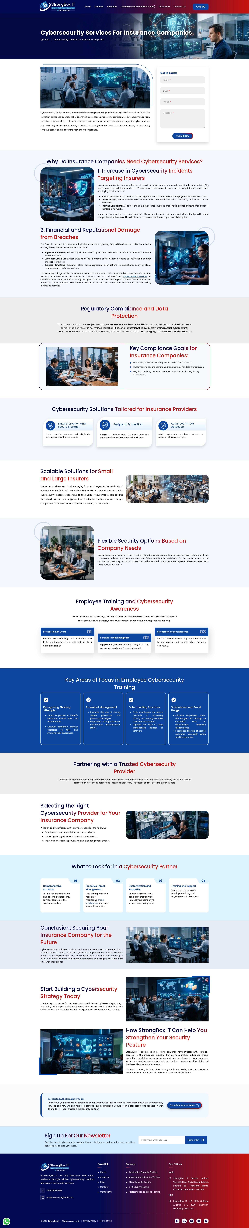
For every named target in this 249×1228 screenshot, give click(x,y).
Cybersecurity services (135, 276)
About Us (104, 1181)
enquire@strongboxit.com (60, 1202)
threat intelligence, (95, 906)
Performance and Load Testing (144, 1196)
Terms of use (105, 1225)
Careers (104, 1191)
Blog (102, 1186)
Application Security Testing (143, 1176)
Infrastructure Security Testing (144, 1181)
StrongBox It (53, 1225)
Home (46, 39)
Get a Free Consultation (182, 1110)
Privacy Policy (89, 1225)
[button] (99, 6)
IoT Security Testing (139, 1191)
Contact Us (106, 1196)
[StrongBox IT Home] (57, 6)
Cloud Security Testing (140, 1186)
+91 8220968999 (54, 1195)
